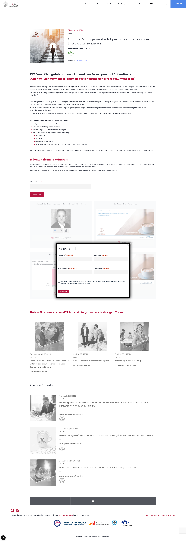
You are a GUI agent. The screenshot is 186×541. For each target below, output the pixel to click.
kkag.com (105, 536)
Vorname (65, 255)
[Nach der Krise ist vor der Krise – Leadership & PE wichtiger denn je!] (43, 472)
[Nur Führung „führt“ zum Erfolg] (135, 336)
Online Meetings (81, 60)
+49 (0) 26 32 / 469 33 (65, 515)
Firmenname (102, 268)
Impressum (165, 515)
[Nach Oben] (182, 536)
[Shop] (93, 501)
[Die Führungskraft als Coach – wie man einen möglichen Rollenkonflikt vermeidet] (43, 440)
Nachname (101, 255)
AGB (146, 515)
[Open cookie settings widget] (3, 537)
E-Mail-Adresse (36, 182)
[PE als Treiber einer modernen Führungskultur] (92, 336)
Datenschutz (154, 515)
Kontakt (172, 515)
